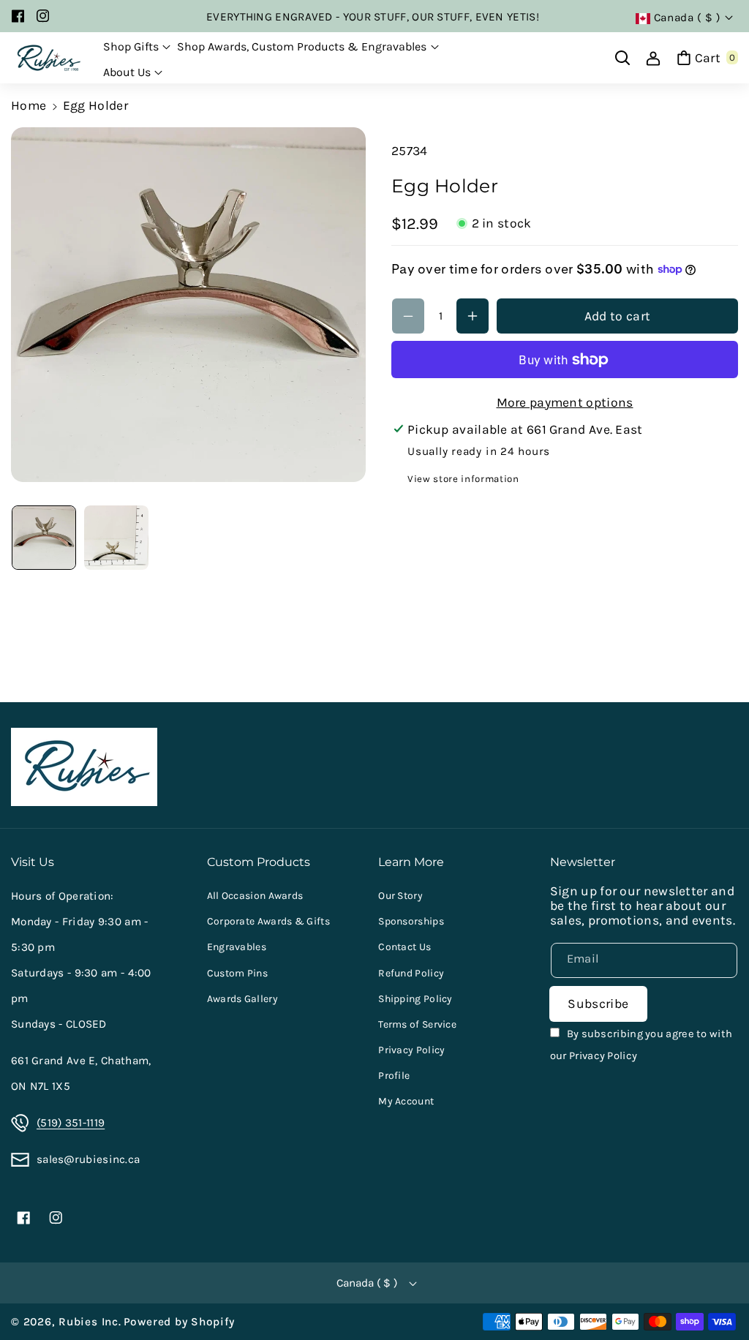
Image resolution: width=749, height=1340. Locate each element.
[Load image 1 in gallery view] (44, 537)
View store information (463, 478)
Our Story (400, 895)
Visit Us (32, 861)
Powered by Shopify (179, 1321)
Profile (394, 1075)
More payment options (565, 402)
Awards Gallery (242, 999)
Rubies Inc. (90, 1321)
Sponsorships (411, 921)
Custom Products (258, 861)
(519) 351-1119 (71, 1122)
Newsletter (582, 861)
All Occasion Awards (255, 895)
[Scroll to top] (716, 1293)
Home (28, 105)
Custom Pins (237, 973)
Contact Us (404, 947)
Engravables (236, 947)
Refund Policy (411, 973)
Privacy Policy (411, 1050)
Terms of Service (417, 1024)
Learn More (411, 861)
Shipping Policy (415, 999)
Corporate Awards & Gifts (268, 921)
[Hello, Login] (653, 58)
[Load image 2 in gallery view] (116, 537)
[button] (137, 46)
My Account (406, 1101)
